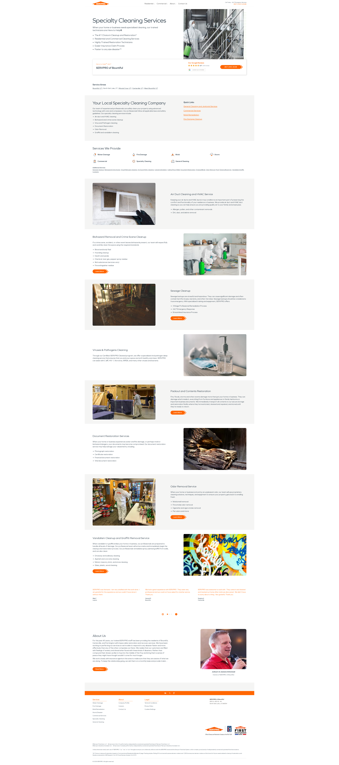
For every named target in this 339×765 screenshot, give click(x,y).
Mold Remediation (191, 115)
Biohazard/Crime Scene (112, 170)
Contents (96, 172)
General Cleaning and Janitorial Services (200, 106)
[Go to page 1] (167, 614)
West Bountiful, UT (151, 88)
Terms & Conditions (151, 703)
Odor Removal (210, 170)
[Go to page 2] (170, 614)
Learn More (99, 271)
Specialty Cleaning (99, 719)
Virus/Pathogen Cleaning (129, 170)
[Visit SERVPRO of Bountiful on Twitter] (170, 693)
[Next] (176, 614)
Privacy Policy (149, 706)
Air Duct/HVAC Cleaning (146, 170)
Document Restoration (188, 170)
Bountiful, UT (97, 88)
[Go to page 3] (172, 614)
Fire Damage (97, 706)
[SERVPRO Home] (101, 3)
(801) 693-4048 (240, 4)
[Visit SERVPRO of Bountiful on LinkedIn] (165, 693)
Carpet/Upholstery (161, 170)
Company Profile (124, 703)
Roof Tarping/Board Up (223, 170)
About (172, 4)
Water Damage (98, 703)
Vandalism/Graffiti (238, 170)
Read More (99, 669)
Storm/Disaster (98, 712)
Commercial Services (192, 110)
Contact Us (182, 4)
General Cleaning (98, 722)
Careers (121, 706)
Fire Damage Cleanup (193, 119)
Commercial (161, 4)
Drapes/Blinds (200, 170)
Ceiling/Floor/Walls (174, 170)
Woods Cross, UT (125, 88)
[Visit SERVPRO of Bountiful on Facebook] (173, 693)
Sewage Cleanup (98, 170)
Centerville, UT (137, 88)
